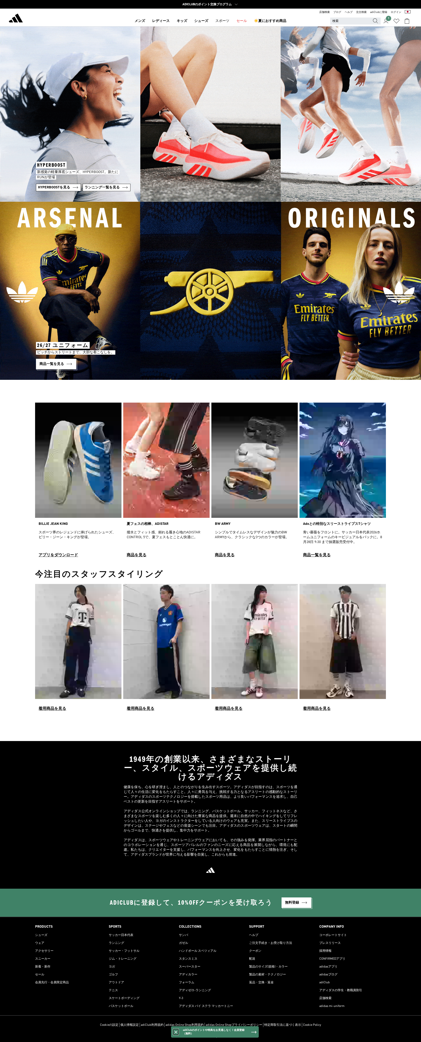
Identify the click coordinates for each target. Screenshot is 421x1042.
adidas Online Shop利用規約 (185, 1024)
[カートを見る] (407, 21)
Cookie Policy (312, 1024)
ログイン (396, 12)
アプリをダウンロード (58, 555)
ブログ (337, 12)
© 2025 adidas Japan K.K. (210, 1036)
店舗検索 (324, 12)
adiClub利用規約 (152, 1024)
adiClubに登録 (378, 12)
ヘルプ (349, 12)
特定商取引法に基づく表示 (282, 1024)
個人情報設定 (129, 1024)
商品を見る (136, 555)
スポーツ (222, 21)
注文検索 (361, 12)
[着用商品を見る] (78, 649)
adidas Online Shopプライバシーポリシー (234, 1024)
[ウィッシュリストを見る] (396, 21)
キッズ (182, 21)
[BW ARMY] (254, 482)
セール (241, 21)
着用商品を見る (52, 709)
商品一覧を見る (317, 555)
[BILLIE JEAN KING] (78, 482)
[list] (210, 482)
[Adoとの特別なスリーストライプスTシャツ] (343, 482)
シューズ (201, 21)
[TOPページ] (16, 19)
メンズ (140, 21)
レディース (161, 21)
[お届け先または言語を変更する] (407, 12)
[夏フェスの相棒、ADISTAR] (166, 482)
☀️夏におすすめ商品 (270, 21)
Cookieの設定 (109, 1024)
